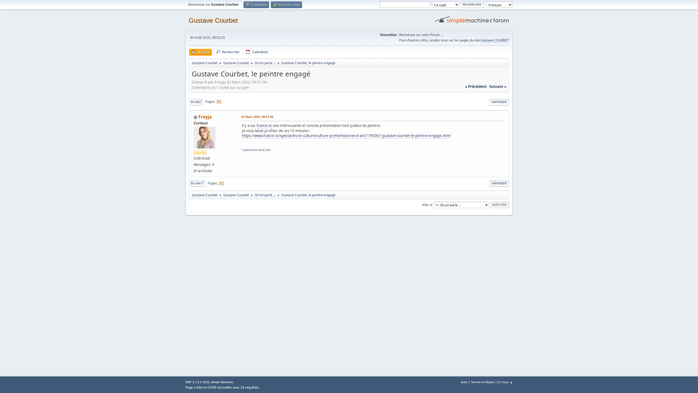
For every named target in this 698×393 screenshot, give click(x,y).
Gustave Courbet (213, 20)
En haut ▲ (505, 382)
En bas (196, 102)
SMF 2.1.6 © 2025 (197, 382)
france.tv (264, 125)
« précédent (476, 86)
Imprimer (499, 102)
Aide (464, 382)
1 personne (249, 150)
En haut (197, 183)
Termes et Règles (482, 382)
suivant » (497, 86)
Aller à (427, 204)
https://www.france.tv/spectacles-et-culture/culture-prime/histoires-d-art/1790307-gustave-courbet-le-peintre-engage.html (346, 135)
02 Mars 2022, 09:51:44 (257, 117)
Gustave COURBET (495, 40)
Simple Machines (222, 382)
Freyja (205, 117)
